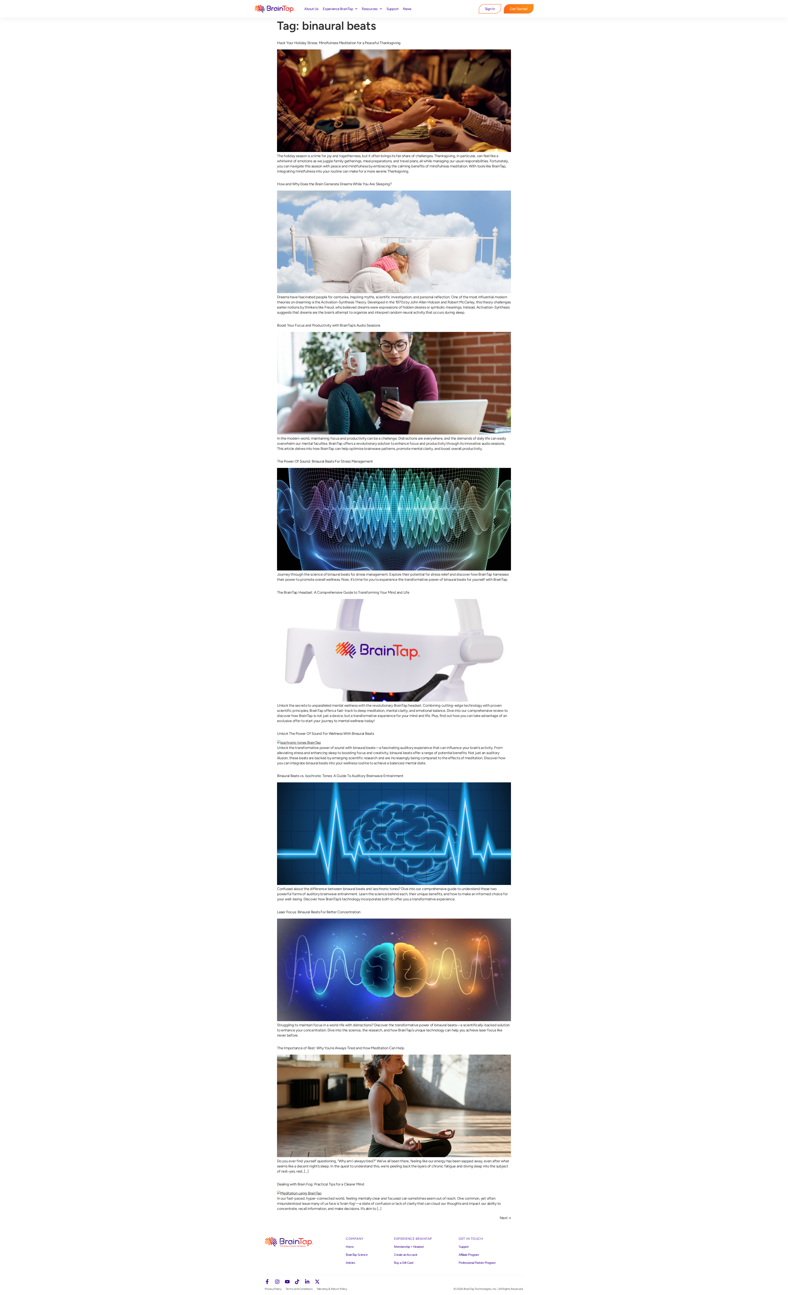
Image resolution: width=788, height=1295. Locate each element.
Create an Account (405, 1254)
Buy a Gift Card (403, 1262)
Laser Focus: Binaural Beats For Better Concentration (319, 912)
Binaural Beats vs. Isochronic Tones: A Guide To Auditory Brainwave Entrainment (340, 776)
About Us (311, 9)
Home (350, 1246)
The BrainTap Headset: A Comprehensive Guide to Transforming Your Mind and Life (343, 592)
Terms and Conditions (299, 1289)
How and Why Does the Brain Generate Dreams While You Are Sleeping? (334, 184)
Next (505, 1218)
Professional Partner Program (477, 1262)
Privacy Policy (273, 1289)
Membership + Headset (409, 1246)
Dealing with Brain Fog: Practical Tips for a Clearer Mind (320, 1184)
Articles (350, 1262)
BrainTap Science (357, 1254)
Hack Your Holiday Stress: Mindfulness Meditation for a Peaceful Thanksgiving (339, 43)
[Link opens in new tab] (267, 1281)
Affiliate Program (469, 1254)
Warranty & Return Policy (332, 1289)
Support (392, 9)
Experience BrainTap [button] (338, 9)
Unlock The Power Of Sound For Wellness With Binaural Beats (325, 733)
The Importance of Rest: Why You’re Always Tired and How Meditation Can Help (340, 1048)
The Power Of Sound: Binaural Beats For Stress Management (325, 461)
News (407, 9)
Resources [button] (370, 9)
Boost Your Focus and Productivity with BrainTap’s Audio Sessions (328, 325)
